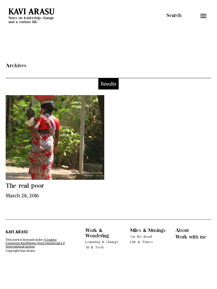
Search (173, 15)
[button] (203, 16)
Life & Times (141, 242)
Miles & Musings (148, 230)
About (182, 230)
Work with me (191, 237)
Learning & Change (102, 242)
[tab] (108, 83)
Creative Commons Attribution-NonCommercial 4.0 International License (35, 243)
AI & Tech (94, 247)
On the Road (141, 236)
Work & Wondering (97, 233)
